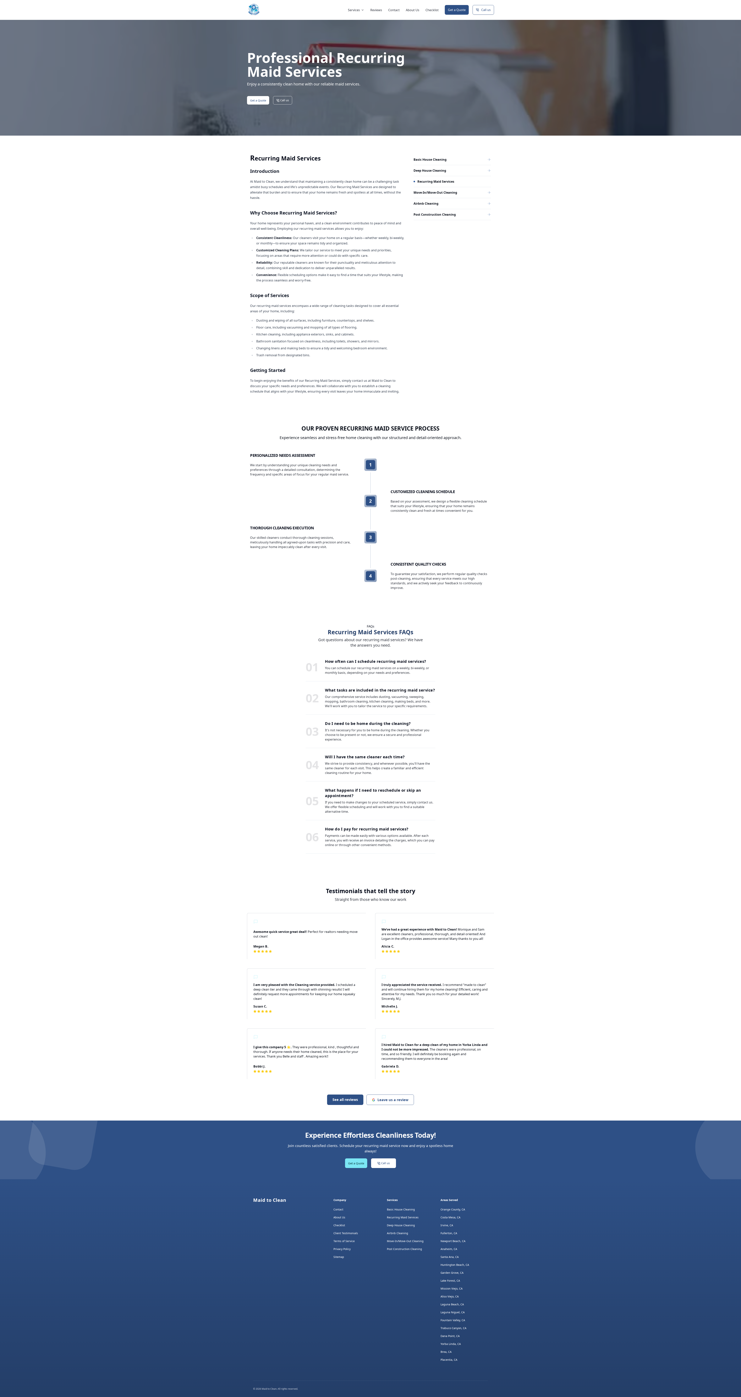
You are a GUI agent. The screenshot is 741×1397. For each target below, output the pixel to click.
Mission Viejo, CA (452, 1288)
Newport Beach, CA (453, 1241)
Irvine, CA (447, 1225)
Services (354, 10)
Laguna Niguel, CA (453, 1312)
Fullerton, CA (449, 1233)
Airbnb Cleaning (397, 1233)
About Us (412, 10)
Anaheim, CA (449, 1249)
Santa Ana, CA (450, 1257)
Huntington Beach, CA (455, 1265)
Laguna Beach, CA (452, 1304)
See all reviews (345, 1099)
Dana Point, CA (450, 1336)
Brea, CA (446, 1352)
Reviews (376, 10)
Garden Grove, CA (452, 1273)
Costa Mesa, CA (450, 1217)
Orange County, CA (453, 1209)
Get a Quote (457, 10)
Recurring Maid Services (403, 1217)
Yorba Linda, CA (451, 1344)
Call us (486, 10)
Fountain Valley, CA (453, 1320)
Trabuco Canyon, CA (453, 1328)
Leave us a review (392, 1099)
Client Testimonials (345, 1233)
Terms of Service (344, 1241)
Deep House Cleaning (401, 1225)
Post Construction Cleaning (404, 1249)
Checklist (432, 10)
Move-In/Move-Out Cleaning (405, 1241)
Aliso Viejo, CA (450, 1296)
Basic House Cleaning (401, 1209)
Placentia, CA (449, 1360)
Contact (394, 10)
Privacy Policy (342, 1249)
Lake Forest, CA (450, 1280)
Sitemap (338, 1257)
